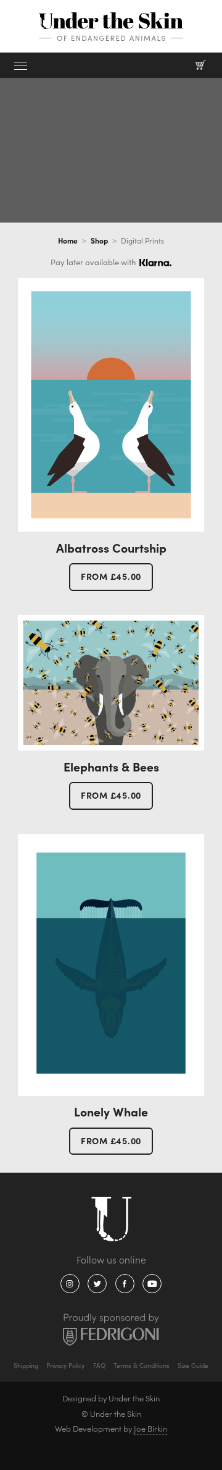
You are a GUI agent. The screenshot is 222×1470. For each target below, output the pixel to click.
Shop (99, 240)
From (111, 576)
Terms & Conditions (141, 1365)
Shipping (26, 1365)
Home (68, 240)
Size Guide (193, 1365)
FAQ (99, 1365)
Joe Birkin (150, 1428)
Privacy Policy (65, 1365)
